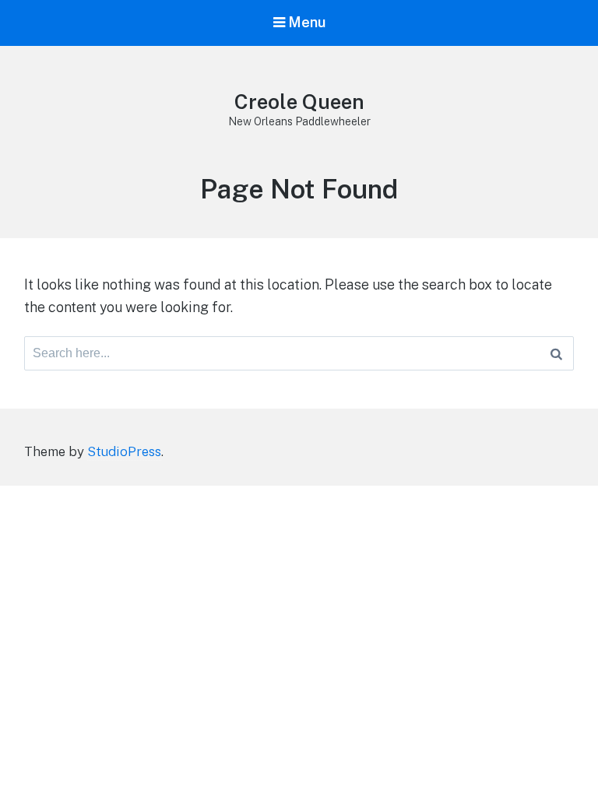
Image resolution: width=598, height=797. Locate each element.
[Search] (556, 353)
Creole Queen (299, 102)
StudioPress (124, 451)
